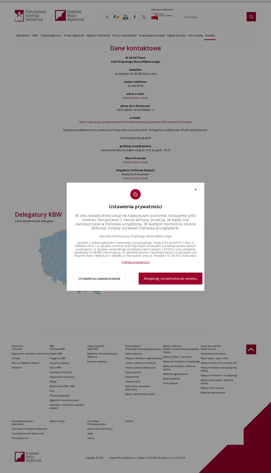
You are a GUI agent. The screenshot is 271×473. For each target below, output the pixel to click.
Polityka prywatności (136, 262)
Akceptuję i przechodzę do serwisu (170, 278)
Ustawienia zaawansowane (99, 278)
